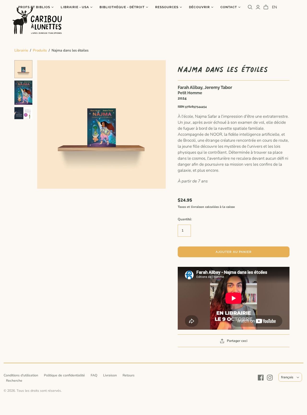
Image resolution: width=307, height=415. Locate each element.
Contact (228, 7)
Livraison (110, 375)
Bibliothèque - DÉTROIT (122, 7)
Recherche (14, 380)
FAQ (94, 375)
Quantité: (185, 219)
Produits (40, 50)
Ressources (166, 7)
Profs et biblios (34, 7)
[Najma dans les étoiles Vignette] (23, 69)
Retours (129, 375)
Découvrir (199, 7)
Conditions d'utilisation (21, 375)
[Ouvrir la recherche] (250, 7)
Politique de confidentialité (64, 375)
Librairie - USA (75, 7)
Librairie (21, 50)
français (287, 377)
